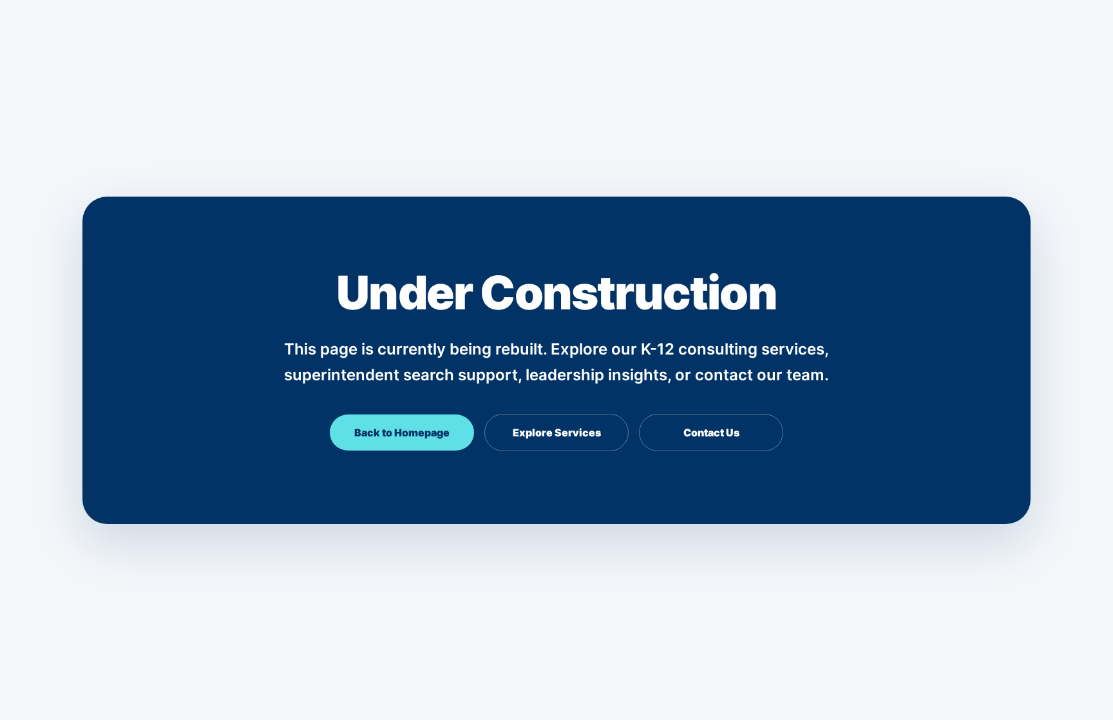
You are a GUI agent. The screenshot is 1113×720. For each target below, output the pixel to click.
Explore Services (557, 432)
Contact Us (711, 432)
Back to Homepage (402, 432)
